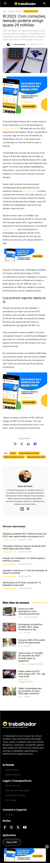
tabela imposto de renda (36, 457)
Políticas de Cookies (15, 795)
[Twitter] (28, 509)
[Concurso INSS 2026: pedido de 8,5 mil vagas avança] (9, 642)
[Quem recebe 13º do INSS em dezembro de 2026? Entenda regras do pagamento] (9, 655)
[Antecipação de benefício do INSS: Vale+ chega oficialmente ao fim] (9, 627)
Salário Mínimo (23, 680)
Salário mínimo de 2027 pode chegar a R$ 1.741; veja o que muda (31, 674)
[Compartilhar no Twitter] (21, 444)
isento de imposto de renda (29, 453)
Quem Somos (11, 769)
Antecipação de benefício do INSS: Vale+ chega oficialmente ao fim (30, 627)
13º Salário (22, 664)
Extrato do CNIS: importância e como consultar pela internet (29, 611)
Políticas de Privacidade (17, 790)
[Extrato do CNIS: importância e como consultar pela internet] (9, 611)
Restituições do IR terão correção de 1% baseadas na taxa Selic (22, 583)
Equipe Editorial (12, 774)
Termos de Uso (12, 785)
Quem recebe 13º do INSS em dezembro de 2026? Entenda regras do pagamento (30, 657)
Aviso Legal (10, 800)
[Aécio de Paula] (9, 44)
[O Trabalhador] (25, 3)
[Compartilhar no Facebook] (35, 444)
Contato (9, 814)
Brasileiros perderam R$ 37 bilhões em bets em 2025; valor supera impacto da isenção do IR (25, 535)
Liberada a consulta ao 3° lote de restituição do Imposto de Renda (25, 571)
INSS (20, 617)
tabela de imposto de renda (14, 457)
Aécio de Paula (19, 44)
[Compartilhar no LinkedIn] (28, 444)
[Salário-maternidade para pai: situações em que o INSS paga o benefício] (9, 691)
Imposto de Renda (30, 11)
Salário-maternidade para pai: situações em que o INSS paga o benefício (30, 691)
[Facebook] (5, 828)
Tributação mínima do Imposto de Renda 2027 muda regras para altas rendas (24, 547)
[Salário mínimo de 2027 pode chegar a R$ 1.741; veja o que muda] (9, 674)
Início (5, 11)
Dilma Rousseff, (10, 229)
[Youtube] (25, 828)
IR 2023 (13, 453)
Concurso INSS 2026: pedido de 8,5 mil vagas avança (31, 641)
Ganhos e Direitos (15, 11)
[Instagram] (22, 509)
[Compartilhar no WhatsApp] (15, 444)
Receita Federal (29, 191)
